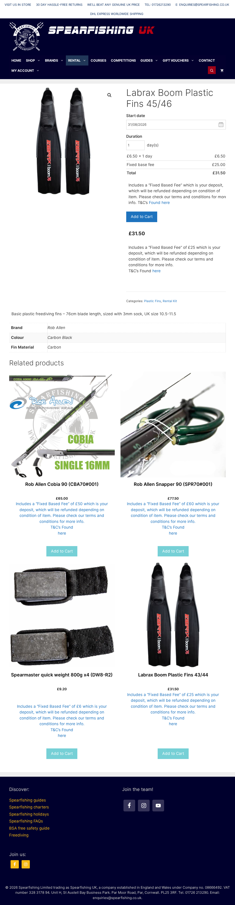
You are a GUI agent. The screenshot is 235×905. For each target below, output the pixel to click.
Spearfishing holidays (29, 814)
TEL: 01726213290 (158, 4)
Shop (30, 60)
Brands (51, 60)
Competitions (123, 60)
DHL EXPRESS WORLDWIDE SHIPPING (116, 14)
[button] (109, 95)
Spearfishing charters (29, 807)
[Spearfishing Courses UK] (26, 36)
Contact (207, 60)
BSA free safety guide (29, 828)
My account (22, 70)
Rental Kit (170, 301)
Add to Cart (142, 216)
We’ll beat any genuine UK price (113, 4)
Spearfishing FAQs (26, 821)
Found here (159, 202)
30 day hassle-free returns (59, 4)
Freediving (18, 835)
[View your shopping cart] (222, 71)
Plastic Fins (152, 301)
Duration (134, 136)
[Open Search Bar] (212, 71)
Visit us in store (18, 4)
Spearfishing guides (27, 800)
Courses (98, 60)
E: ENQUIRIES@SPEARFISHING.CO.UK (202, 4)
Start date (135, 115)
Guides (146, 60)
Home (16, 60)
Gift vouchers (176, 60)
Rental (74, 60)
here (156, 271)
